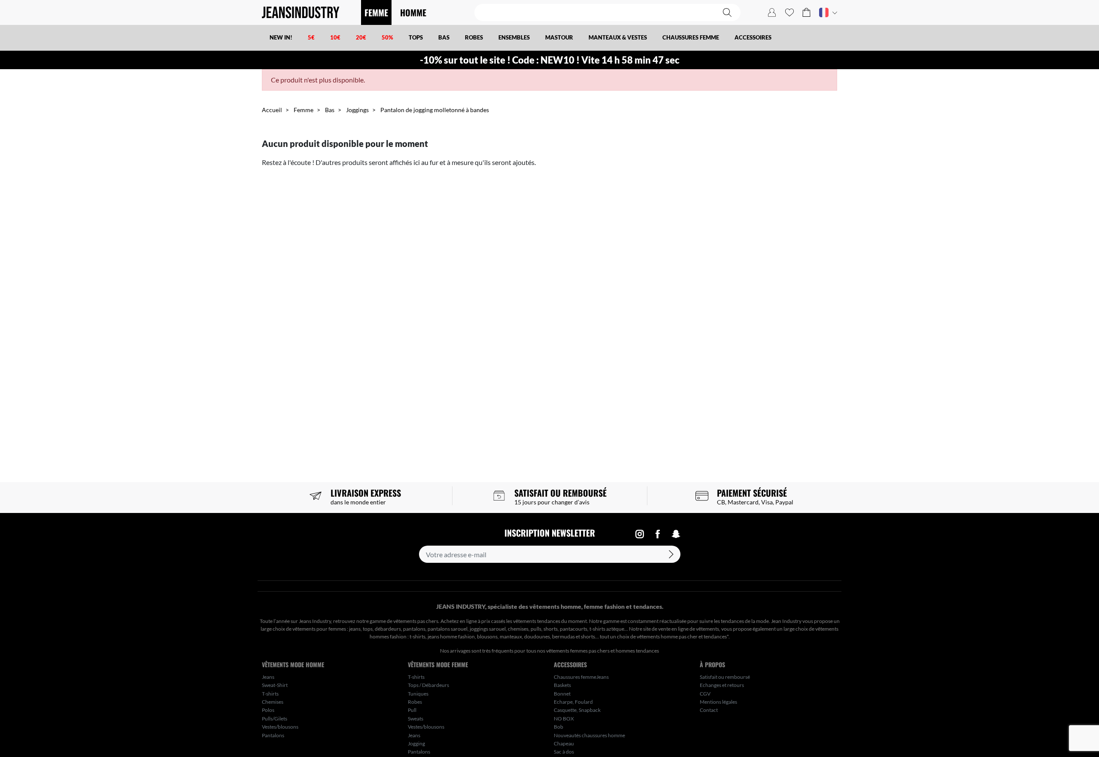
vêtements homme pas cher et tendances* (683, 636)
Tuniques (418, 693)
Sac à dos (564, 751)
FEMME (376, 12)
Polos (268, 710)
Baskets (562, 685)
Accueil (272, 109)
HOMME (413, 12)
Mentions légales (718, 702)
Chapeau (564, 743)
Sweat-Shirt (275, 685)
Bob (558, 726)
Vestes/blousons (280, 726)
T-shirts (270, 693)
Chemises (272, 702)
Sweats (415, 718)
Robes (415, 702)
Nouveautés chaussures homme (589, 735)
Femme (303, 109)
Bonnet (562, 693)
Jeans (268, 677)
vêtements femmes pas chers (578, 650)
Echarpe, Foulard (573, 702)
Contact (709, 710)
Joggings (357, 109)
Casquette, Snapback (577, 710)
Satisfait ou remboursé (725, 677)
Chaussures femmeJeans (581, 677)
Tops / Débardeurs (428, 685)
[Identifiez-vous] (772, 12)
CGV (705, 693)
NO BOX (564, 718)
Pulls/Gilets (274, 718)
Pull (412, 710)
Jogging (416, 743)
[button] (806, 12)
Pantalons (273, 735)
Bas (329, 109)
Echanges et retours (722, 685)
